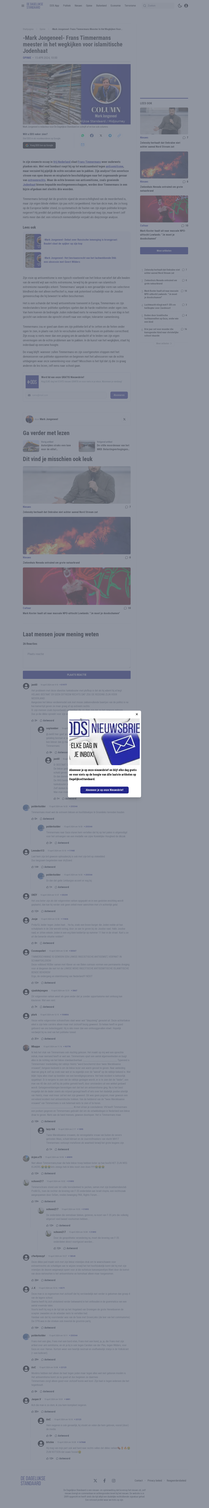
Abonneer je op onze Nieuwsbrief (104, 790)
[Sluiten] (136, 714)
